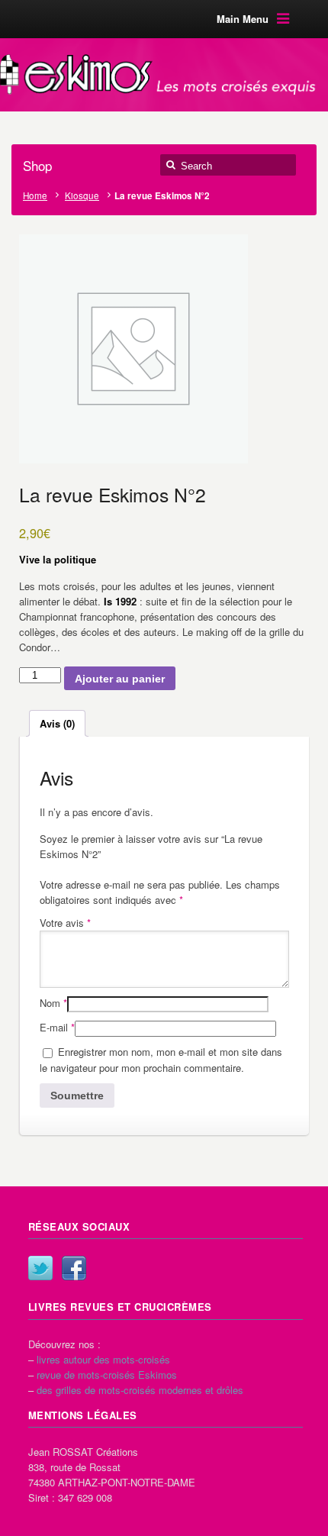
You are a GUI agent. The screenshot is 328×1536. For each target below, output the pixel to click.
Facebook (74, 1268)
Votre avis (65, 922)
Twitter (40, 1268)
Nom (53, 1002)
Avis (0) (57, 723)
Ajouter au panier (120, 679)
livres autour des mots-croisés (103, 1359)
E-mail (57, 1027)
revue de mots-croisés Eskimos (107, 1374)
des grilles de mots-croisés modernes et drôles (140, 1390)
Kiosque (82, 195)
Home (35, 195)
